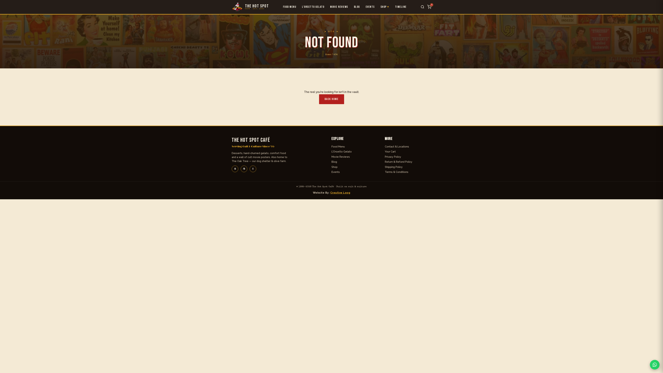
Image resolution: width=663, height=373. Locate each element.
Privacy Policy (393, 156)
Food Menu (289, 7)
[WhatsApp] (655, 365)
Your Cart (390, 151)
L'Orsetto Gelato (313, 7)
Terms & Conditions (396, 171)
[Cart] (429, 7)
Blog (357, 7)
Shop (384, 7)
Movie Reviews (339, 7)
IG (235, 168)
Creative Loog (340, 192)
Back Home (332, 99)
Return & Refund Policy (398, 161)
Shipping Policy (394, 166)
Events (370, 7)
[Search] (422, 7)
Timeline (401, 7)
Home (328, 55)
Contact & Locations (397, 146)
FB (244, 168)
